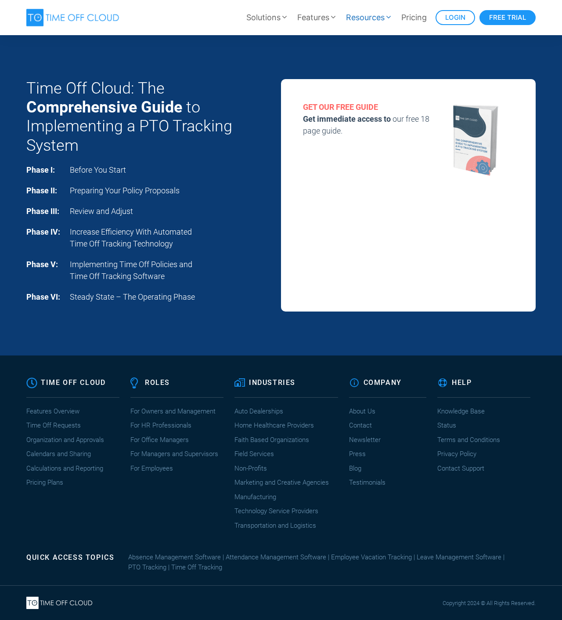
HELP (462, 382)
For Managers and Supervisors (174, 454)
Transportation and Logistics (276, 525)
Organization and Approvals (65, 440)
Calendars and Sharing (58, 454)
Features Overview (52, 411)
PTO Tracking (147, 567)
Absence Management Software (174, 557)
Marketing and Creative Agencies (281, 482)
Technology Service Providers (276, 511)
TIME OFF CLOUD (73, 382)
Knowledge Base (461, 411)
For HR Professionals (160, 425)
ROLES (157, 382)
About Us (362, 411)
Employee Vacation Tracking (371, 557)
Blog (355, 468)
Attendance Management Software (276, 557)
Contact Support (460, 468)
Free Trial (507, 17)
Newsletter (365, 440)
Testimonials (367, 482)
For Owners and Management (173, 411)
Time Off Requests (53, 425)
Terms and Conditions (468, 440)
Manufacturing (255, 497)
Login (455, 17)
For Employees (151, 468)
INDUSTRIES (272, 382)
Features (313, 17)
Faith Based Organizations (271, 440)
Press (357, 454)
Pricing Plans (44, 482)
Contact (360, 425)
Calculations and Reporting (64, 468)
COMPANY (383, 382)
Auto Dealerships (258, 411)
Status (446, 425)
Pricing (414, 17)
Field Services (254, 454)
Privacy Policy (456, 454)
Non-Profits (250, 468)
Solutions (263, 17)
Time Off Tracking (196, 567)
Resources (365, 17)
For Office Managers (159, 440)
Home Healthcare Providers (274, 425)
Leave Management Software (459, 557)
